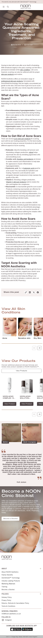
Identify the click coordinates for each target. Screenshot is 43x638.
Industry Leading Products (11, 581)
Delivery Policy (7, 597)
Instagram (8, 620)
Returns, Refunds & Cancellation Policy (15, 603)
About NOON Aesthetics (10, 572)
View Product (9, 404)
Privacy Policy (6, 600)
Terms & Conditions (8, 606)
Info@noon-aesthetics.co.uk (11, 614)
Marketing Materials (8, 584)
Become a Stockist (10, 518)
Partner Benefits (7, 575)
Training (4, 587)
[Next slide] (39, 348)
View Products (21, 371)
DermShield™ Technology (11, 578)
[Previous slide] (34, 348)
